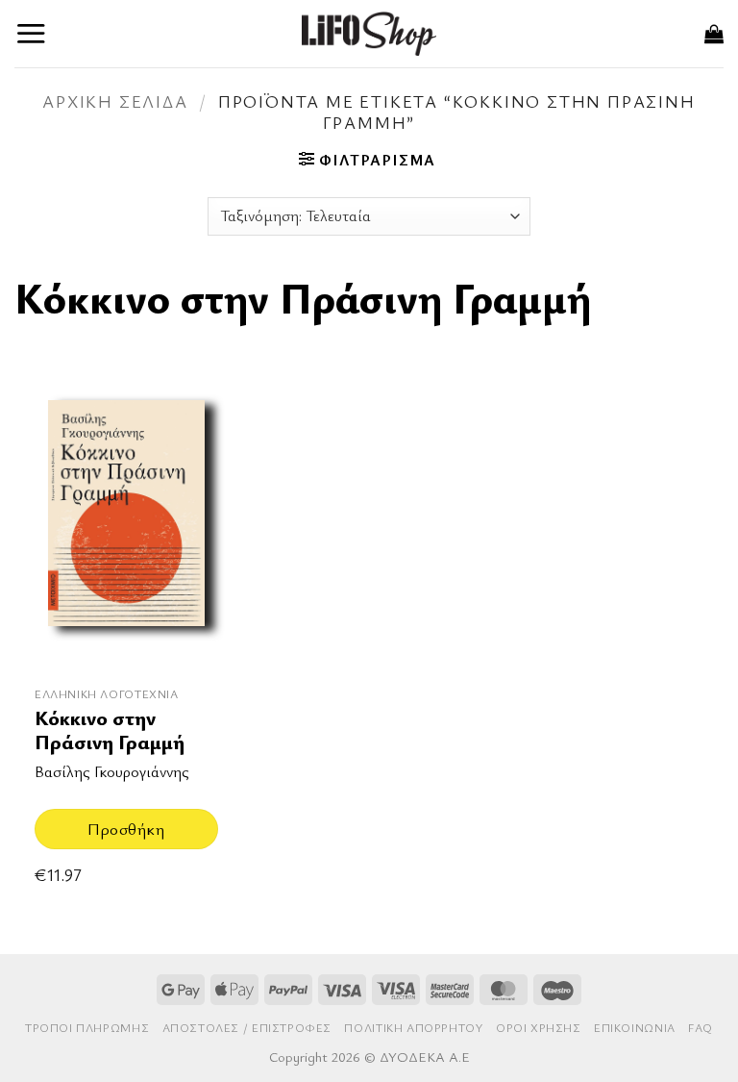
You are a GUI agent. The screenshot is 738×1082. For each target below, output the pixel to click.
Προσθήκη (125, 829)
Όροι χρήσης (538, 1027)
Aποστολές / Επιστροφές (247, 1027)
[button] (31, 33)
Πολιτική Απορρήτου (413, 1027)
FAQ (700, 1027)
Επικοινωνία (635, 1027)
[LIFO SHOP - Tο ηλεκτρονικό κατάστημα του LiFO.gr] (369, 33)
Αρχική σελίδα (114, 101)
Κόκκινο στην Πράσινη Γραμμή (109, 730)
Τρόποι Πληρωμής (87, 1027)
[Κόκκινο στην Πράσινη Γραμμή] (126, 525)
